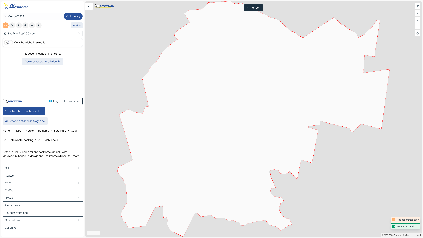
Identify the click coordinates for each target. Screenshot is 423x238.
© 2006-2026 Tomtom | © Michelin (397, 235)
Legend (417, 235)
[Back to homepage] (16, 6)
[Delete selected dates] (79, 33)
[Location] (417, 33)
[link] (405, 220)
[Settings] (417, 13)
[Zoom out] (417, 26)
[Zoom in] (417, 20)
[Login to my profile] (417, 6)
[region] (253, 119)
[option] (6, 25)
